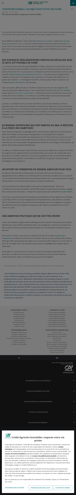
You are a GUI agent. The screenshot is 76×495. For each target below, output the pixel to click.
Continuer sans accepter (14, 488)
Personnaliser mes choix (40, 488)
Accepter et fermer (62, 488)
